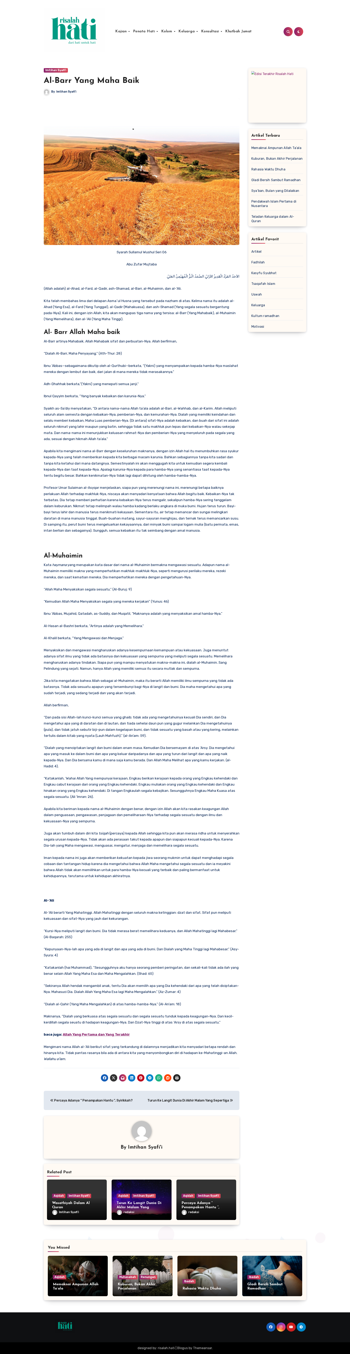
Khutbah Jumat (238, 31)
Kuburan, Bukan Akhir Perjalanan (277, 159)
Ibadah (189, 1281)
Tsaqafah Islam (263, 284)
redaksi (129, 1212)
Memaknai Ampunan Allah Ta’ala (276, 148)
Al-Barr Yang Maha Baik (91, 81)
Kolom (167, 31)
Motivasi (257, 326)
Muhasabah (127, 1277)
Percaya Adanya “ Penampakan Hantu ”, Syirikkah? (200, 1207)
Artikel (256, 251)
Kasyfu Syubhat (263, 273)
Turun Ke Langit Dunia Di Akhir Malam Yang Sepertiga (139, 1207)
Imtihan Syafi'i (55, 70)
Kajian (121, 31)
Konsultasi (210, 31)
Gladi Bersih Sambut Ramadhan (276, 180)
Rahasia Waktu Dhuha (268, 169)
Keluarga (187, 31)
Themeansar (202, 1348)
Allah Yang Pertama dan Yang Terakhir (96, 1034)
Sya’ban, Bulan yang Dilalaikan (275, 191)
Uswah (256, 294)
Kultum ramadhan (265, 316)
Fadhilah (258, 262)
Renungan (148, 1277)
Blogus (182, 1348)
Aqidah (59, 1196)
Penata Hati (144, 31)
